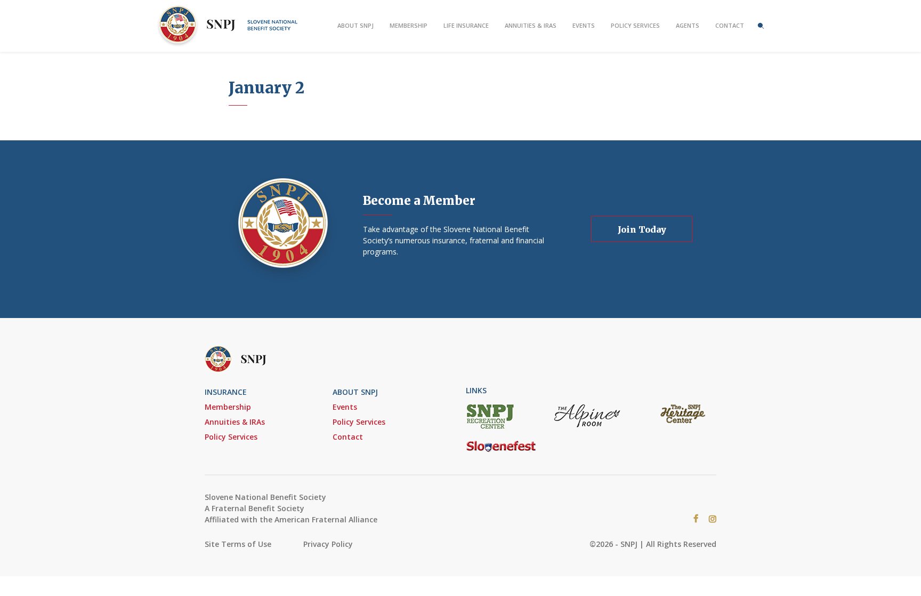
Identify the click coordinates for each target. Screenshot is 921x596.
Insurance (226, 392)
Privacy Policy (328, 544)
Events (583, 25)
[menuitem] (355, 25)
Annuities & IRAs (530, 25)
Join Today (642, 229)
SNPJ (231, 26)
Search (760, 25)
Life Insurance (466, 25)
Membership (408, 25)
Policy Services (635, 25)
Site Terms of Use (238, 544)
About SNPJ (355, 25)
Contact (729, 25)
